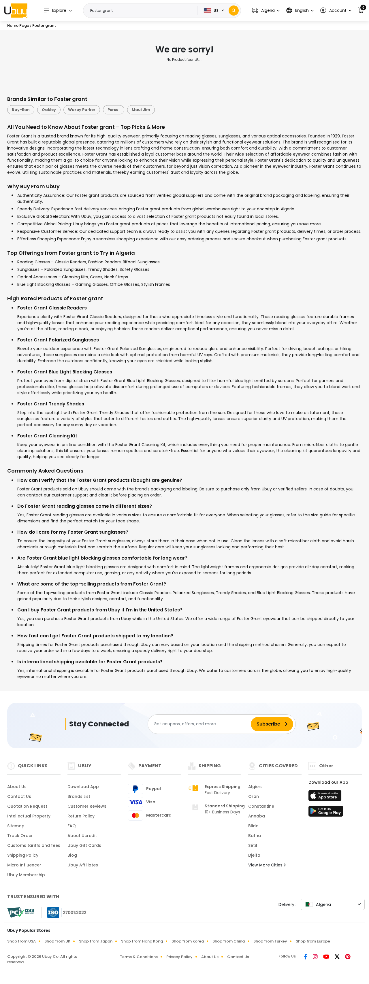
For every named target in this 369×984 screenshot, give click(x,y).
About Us (17, 787)
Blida (253, 826)
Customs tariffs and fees (33, 845)
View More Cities (266, 865)
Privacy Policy (179, 957)
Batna (254, 835)
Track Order (20, 835)
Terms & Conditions (139, 957)
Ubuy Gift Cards (84, 845)
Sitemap (16, 826)
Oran (253, 796)
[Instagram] (315, 957)
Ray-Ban (21, 109)
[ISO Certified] (64, 912)
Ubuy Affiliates (82, 865)
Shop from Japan (95, 941)
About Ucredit (82, 835)
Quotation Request (27, 806)
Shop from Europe (313, 941)
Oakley (49, 109)
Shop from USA (21, 941)
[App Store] (325, 797)
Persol (114, 109)
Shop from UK (57, 941)
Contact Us (19, 796)
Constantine (261, 806)
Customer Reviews (86, 806)
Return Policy (81, 816)
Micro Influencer (24, 865)
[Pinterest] (348, 957)
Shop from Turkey (270, 941)
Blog (72, 855)
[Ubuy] (15, 10)
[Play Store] (325, 813)
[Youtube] (326, 957)
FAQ (71, 826)
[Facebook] (306, 957)
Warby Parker (81, 109)
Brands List (78, 796)
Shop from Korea (188, 941)
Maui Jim (141, 109)
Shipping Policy (22, 855)
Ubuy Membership (26, 875)
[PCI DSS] (20, 912)
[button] (266, 10)
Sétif (252, 845)
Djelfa (254, 855)
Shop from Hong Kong (142, 941)
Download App (83, 787)
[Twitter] (337, 957)
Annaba (256, 816)
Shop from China (228, 941)
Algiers (255, 787)
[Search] (234, 10)
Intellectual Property (28, 816)
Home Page (18, 25)
